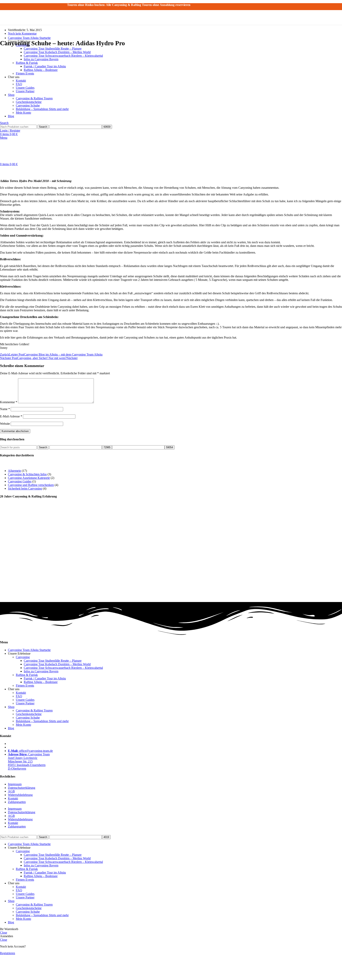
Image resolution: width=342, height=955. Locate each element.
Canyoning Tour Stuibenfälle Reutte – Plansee (53, 48)
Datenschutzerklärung (21, 787)
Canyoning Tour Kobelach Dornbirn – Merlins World (57, 664)
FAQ (19, 696)
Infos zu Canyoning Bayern (41, 671)
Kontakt (21, 692)
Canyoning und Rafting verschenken (31, 485)
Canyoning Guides (19, 481)
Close (3, 932)
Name (5, 409)
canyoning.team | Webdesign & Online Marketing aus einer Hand (119, 833)
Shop (11, 707)
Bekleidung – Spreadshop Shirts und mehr (42, 721)
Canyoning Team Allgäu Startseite (29, 650)
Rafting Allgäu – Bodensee (41, 682)
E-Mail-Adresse (11, 416)
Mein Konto (23, 724)
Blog (11, 728)
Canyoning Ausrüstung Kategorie (29, 477)
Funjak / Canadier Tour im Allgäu (45, 678)
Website (5, 423)
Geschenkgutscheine (29, 714)
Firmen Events (25, 685)
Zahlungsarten (17, 802)
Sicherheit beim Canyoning (25, 488)
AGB (11, 791)
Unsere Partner (25, 703)
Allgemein (14, 470)
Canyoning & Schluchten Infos (27, 474)
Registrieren (7, 953)
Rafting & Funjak (27, 675)
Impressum (15, 784)
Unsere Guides (25, 699)
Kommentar (8, 402)
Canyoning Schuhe (28, 717)
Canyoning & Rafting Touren (34, 710)
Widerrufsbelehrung (20, 794)
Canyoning (23, 657)
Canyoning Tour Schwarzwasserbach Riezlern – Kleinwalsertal (63, 667)
